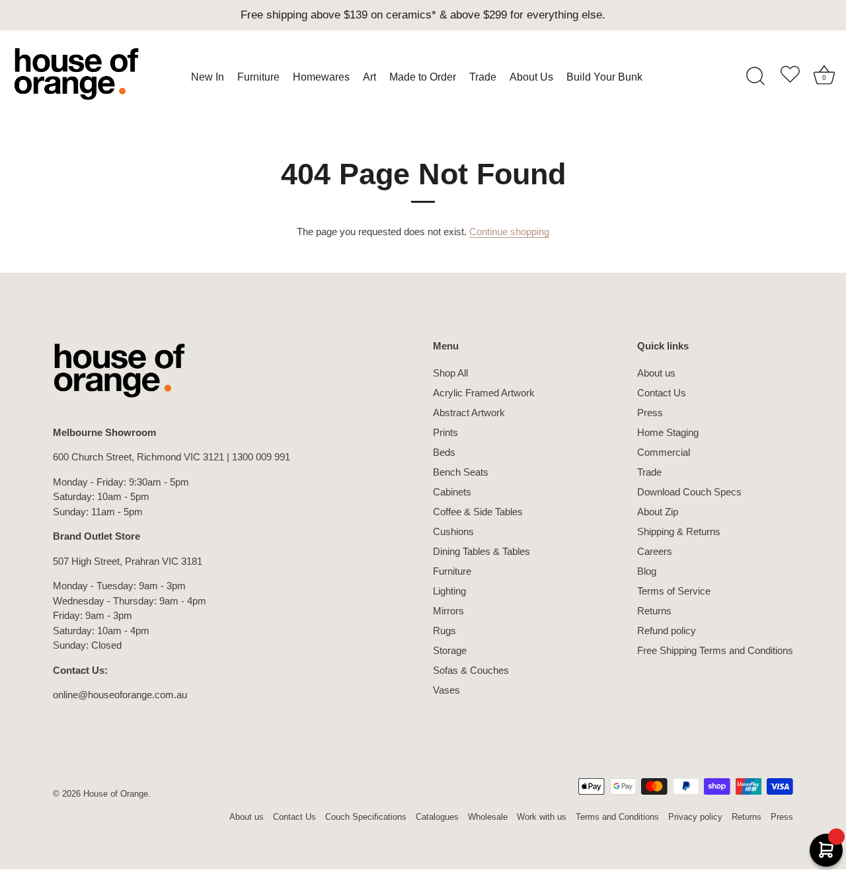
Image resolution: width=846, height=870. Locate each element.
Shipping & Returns (678, 531)
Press (650, 412)
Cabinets (452, 491)
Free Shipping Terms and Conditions (715, 650)
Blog (646, 571)
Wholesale (488, 817)
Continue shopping (509, 231)
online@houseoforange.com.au (120, 694)
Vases (446, 690)
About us (656, 373)
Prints (445, 432)
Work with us (541, 817)
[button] (789, 76)
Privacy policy (695, 817)
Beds (444, 452)
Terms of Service (674, 591)
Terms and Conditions (617, 817)
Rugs (444, 630)
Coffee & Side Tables (478, 511)
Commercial (663, 452)
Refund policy (666, 630)
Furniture (452, 571)
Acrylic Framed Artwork (484, 392)
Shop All (450, 373)
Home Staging (668, 432)
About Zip (657, 511)
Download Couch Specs (689, 491)
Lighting (449, 591)
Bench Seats (460, 472)
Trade (649, 472)
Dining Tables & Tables (481, 551)
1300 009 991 (261, 456)
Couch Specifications (365, 817)
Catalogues (437, 817)
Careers (654, 551)
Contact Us (661, 392)
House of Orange (115, 794)
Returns (654, 610)
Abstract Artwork (469, 412)
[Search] (755, 76)
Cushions (453, 531)
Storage (450, 650)
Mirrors (448, 610)
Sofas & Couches (471, 670)
